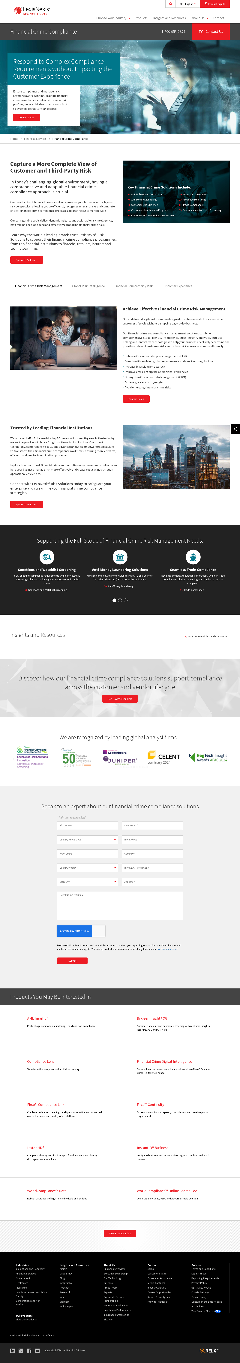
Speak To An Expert (27, 260)
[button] (87, 839)
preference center (167, 949)
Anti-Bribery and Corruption (146, 194)
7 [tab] (140, 767)
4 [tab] (131, 767)
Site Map (108, 1319)
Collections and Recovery (30, 1269)
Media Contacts (156, 1283)
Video (63, 1297)
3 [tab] (127, 767)
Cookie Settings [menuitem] (200, 1292)
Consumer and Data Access (206, 1301)
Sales (151, 1269)
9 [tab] (147, 767)
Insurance (21, 1287)
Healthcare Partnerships (117, 1310)
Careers (108, 1283)
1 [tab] (121, 767)
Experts (108, 1292)
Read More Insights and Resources (207, 636)
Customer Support (158, 1273)
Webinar (64, 1301)
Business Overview (114, 1269)
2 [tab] (124, 767)
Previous (12, 759)
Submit (72, 960)
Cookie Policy (199, 1297)
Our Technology (112, 1278)
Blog (62, 1278)
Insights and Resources (169, 18)
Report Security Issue (160, 1297)
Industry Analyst (157, 1287)
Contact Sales (26, 117)
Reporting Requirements (205, 1278)
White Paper (66, 1306)
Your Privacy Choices (203, 1311)
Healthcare (22, 1283)
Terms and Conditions (203, 1269)
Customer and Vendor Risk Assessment (153, 215)
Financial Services (26, 1273)
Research (65, 1292)
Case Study (66, 1273)
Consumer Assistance (160, 1278)
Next (228, 759)
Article (63, 1269)
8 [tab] (143, 767)
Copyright (50, 1350)
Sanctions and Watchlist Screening (202, 210)
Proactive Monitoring (194, 199)
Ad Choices (197, 1306)
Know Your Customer (194, 194)
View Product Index (120, 1233)
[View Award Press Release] (32, 757)
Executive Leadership (116, 1273)
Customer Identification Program (149, 210)
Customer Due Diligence (144, 205)
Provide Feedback (158, 1301)
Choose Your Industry (111, 18)
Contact (218, 18)
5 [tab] (134, 767)
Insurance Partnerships (116, 1314)
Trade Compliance (193, 205)
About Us (197, 18)
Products (141, 18)
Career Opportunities (160, 1292)
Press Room (110, 1287)
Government (23, 1278)
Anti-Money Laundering (144, 199)
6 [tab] (137, 767)
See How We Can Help (120, 699)
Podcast (64, 1287)
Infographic (66, 1283)
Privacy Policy (199, 1283)
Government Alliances (116, 1305)
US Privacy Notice (201, 1287)
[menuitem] (141, 18)
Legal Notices (199, 1273)
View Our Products (26, 1319)
